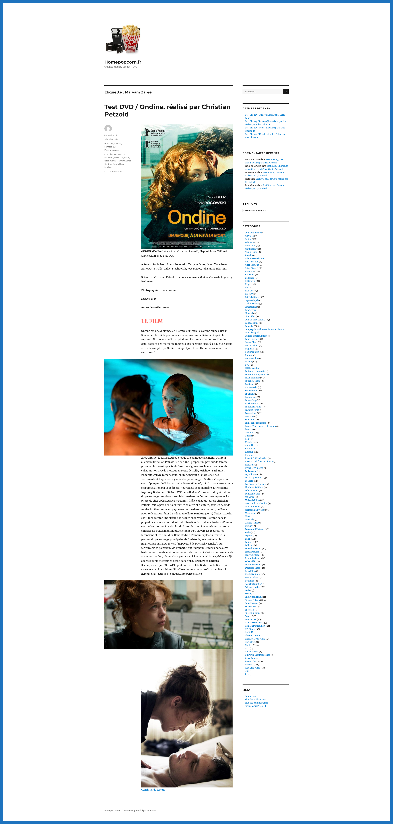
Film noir (249, 419)
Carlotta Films (252, 303)
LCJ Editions (251, 474)
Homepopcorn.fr (122, 62)
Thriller (249, 645)
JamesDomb (110, 135)
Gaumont (249, 432)
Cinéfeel (249, 313)
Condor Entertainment (256, 336)
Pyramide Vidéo (252, 568)
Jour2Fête (250, 464)
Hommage (250, 448)
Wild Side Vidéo (252, 668)
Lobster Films (252, 490)
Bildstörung (251, 281)
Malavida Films (252, 500)
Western (249, 664)
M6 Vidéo (249, 497)
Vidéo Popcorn (252, 658)
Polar (247, 539)
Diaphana (249, 348)
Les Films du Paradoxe (256, 484)
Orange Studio (252, 523)
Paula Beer (118, 164)
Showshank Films (254, 597)
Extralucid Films (253, 406)
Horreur (249, 452)
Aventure (249, 271)
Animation (250, 245)
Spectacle (249, 610)
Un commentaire (113, 171)
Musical (249, 519)
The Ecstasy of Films (255, 639)
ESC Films (250, 394)
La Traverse (250, 471)
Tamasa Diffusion (253, 622)
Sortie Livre (250, 606)
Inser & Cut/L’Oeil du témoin (259, 461)
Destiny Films (252, 345)
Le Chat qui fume (253, 477)
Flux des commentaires (256, 703)
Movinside (250, 513)
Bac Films (250, 274)
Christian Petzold (113, 154)
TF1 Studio (250, 629)
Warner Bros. (251, 661)
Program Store (252, 555)
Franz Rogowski (112, 157)
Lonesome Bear (252, 493)
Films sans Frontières (255, 423)
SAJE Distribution (253, 584)
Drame (117, 143)
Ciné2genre (250, 310)
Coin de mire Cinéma (255, 319)
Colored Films (252, 323)
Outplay (248, 526)
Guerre (248, 435)
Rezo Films (250, 571)
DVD (125, 154)
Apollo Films (251, 252)
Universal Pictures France (257, 655)
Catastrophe (251, 307)
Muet (247, 516)
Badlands (249, 278)
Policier (248, 542)
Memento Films (253, 506)
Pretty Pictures (252, 552)
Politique (249, 545)
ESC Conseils (251, 387)
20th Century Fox (253, 232)
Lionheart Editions (254, 487)
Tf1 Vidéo (249, 632)
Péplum (248, 535)
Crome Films (251, 342)
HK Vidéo (249, 445)
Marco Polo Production (256, 503)
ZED (247, 671)
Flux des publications (255, 699)
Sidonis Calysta (252, 600)
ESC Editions (251, 390)
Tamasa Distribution (255, 626)
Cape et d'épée (252, 300)
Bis (246, 287)
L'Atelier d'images (254, 468)
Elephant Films (252, 377)
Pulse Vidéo (250, 561)
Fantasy (249, 416)
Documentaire (252, 352)
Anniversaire (251, 249)
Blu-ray (249, 294)
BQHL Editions (252, 297)
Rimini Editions (252, 574)
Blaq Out (108, 143)
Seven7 (248, 593)
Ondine (108, 164)
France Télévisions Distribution (260, 426)
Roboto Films (251, 577)
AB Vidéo (249, 236)
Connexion (250, 696)
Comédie (249, 326)
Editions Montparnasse (256, 374)
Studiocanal (251, 619)
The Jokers (250, 642)
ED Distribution (252, 368)
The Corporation (253, 635)
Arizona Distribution (255, 258)
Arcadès (249, 255)
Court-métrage (252, 339)
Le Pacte (249, 481)
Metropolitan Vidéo (254, 510)
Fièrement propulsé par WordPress (141, 810)
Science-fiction (252, 587)
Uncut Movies (252, 651)
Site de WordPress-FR (256, 706)
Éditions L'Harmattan (255, 371)
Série (247, 590)
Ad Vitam (249, 242)
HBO (247, 439)
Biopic (248, 284)
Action (248, 239)
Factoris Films (252, 410)
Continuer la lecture (153, 789)
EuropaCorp (251, 400)
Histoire (249, 442)
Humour (249, 455)
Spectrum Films (253, 613)
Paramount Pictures (254, 529)
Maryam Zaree (124, 160)
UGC (247, 648)
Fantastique (110, 146)
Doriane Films (252, 358)
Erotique (249, 384)
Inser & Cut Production (256, 458)
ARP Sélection (252, 261)
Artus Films (250, 268)
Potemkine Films (253, 548)
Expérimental (251, 403)
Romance (249, 581)
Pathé (248, 532)
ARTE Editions (252, 265)
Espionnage (251, 397)
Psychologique (111, 150)
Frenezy (249, 429)
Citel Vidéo (250, 316)
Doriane (249, 355)
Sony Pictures (251, 603)
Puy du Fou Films (253, 564)
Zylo (247, 674)
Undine (108, 167)
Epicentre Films (252, 381)
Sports (248, 616)
